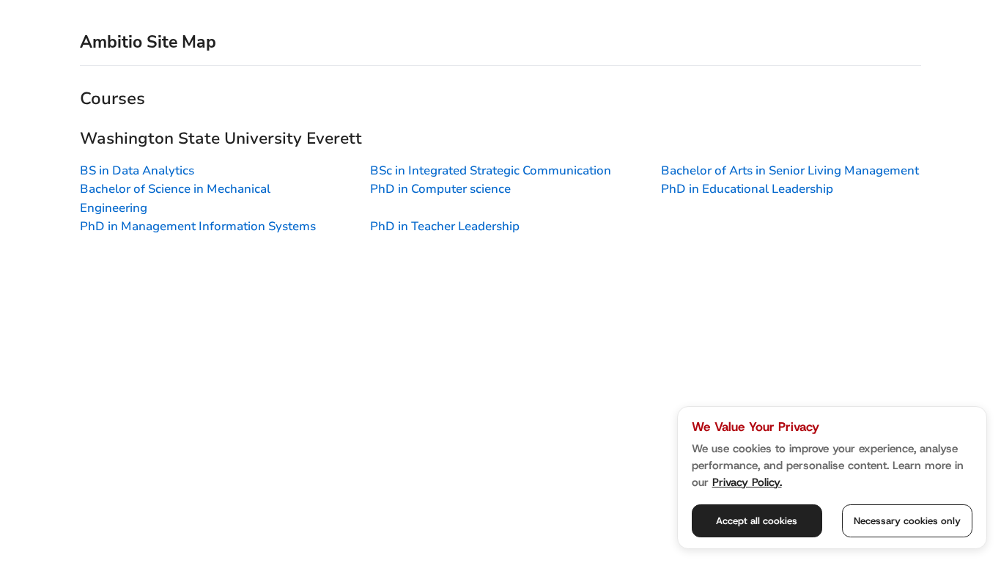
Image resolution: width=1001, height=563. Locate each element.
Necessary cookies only (907, 521)
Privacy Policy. (747, 482)
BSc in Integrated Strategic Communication (490, 170)
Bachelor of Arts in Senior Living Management (790, 170)
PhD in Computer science (440, 188)
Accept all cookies (756, 521)
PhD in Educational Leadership (747, 188)
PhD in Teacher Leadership (445, 226)
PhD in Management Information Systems (198, 226)
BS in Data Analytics (137, 170)
